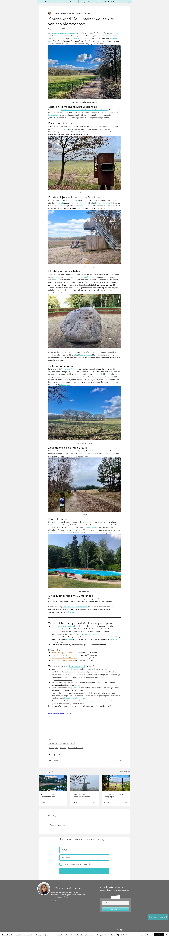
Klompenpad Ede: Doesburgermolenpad (81, 795)
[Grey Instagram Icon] (129, 2)
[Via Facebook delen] (49, 755)
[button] (158, 917)
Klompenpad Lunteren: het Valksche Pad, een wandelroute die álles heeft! (52, 795)
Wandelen (63, 748)
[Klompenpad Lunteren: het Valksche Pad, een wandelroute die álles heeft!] (53, 783)
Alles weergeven (125, 771)
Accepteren (159, 935)
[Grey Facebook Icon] (125, 2)
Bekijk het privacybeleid (123, 935)
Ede (72, 743)
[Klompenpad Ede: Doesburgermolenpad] (84, 783)
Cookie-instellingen (145, 935)
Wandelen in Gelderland (75, 748)
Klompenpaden (53, 748)
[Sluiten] (166, 934)
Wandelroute (54, 743)
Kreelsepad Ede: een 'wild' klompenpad (114, 795)
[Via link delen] (64, 755)
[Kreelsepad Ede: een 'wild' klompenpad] (116, 783)
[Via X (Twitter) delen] (54, 755)
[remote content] (79, 714)
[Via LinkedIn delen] (59, 755)
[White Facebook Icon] (118, 930)
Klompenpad (64, 743)
